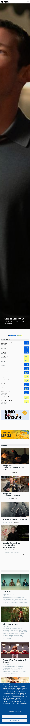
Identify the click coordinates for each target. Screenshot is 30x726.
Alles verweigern (14, 716)
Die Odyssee (4, 364)
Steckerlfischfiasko (5, 360)
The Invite (3, 383)
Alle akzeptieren (14, 720)
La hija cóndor (4, 387)
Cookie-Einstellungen (14, 711)
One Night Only (14, 319)
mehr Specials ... (24, 554)
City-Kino (14, 472)
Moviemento (16, 522)
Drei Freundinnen (5, 347)
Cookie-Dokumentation (15, 707)
